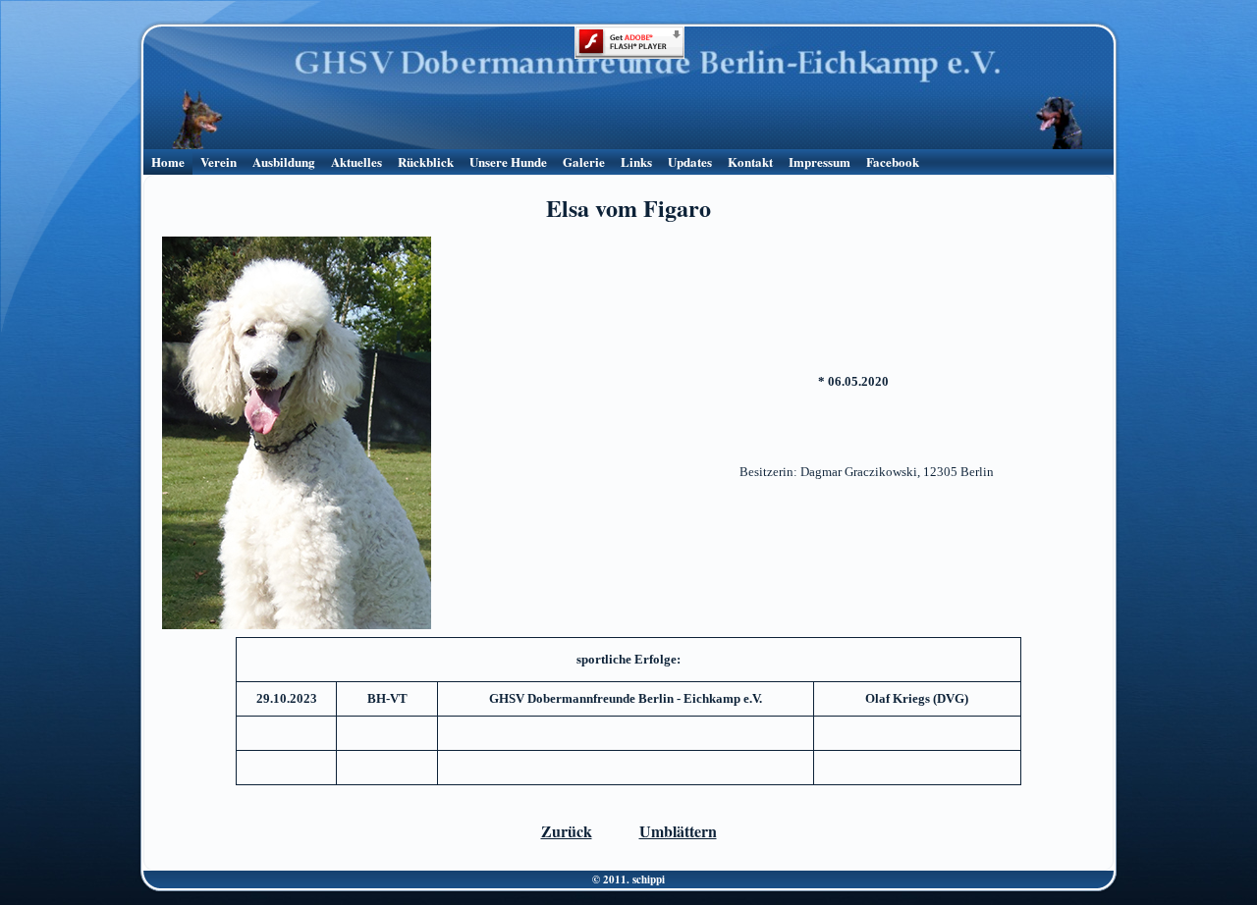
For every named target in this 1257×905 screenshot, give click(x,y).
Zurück (566, 831)
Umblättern (678, 831)
